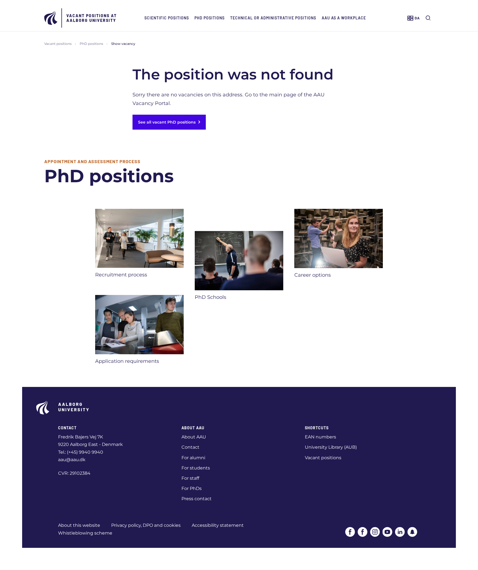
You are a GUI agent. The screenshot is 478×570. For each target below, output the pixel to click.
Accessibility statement (218, 525)
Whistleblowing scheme (85, 533)
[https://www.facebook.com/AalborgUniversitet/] (350, 532)
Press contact (196, 498)
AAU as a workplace (344, 18)
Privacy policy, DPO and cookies (146, 525)
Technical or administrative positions (273, 18)
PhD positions (209, 18)
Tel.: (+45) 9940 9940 (80, 452)
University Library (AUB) (331, 447)
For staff (190, 478)
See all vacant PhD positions (167, 122)
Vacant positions (58, 44)
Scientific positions (166, 18)
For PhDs (191, 488)
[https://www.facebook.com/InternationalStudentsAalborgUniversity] (362, 532)
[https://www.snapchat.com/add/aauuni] (412, 532)
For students (195, 468)
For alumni (193, 457)
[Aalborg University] (51, 18)
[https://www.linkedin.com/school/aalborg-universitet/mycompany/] (400, 532)
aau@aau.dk (71, 459)
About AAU (193, 437)
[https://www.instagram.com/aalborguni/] (375, 532)
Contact (190, 447)
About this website (79, 525)
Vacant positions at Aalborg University (91, 18)
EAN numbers (320, 437)
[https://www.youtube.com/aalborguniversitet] (387, 532)
